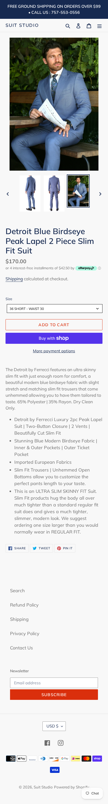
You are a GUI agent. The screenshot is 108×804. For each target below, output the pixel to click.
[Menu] (99, 25)
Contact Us (21, 648)
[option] (30, 193)
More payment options (54, 350)
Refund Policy (24, 605)
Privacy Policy (24, 633)
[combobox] (54, 308)
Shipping (14, 278)
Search (17, 590)
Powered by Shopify (71, 787)
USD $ (52, 725)
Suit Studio (22, 25)
